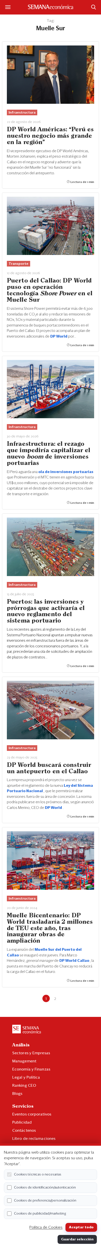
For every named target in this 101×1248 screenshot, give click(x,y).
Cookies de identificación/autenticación (45, 1187)
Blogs (17, 1094)
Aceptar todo (81, 1227)
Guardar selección (77, 1239)
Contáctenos (24, 1130)
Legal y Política (26, 1077)
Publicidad (22, 1122)
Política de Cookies (46, 1227)
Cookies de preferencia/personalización (45, 1200)
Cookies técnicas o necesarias (37, 1174)
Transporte (18, 264)
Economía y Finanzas (31, 1069)
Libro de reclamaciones (33, 1139)
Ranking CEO (24, 1085)
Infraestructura (22, 112)
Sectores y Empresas (31, 1053)
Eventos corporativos (31, 1114)
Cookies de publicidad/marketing (40, 1213)
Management (24, 1061)
